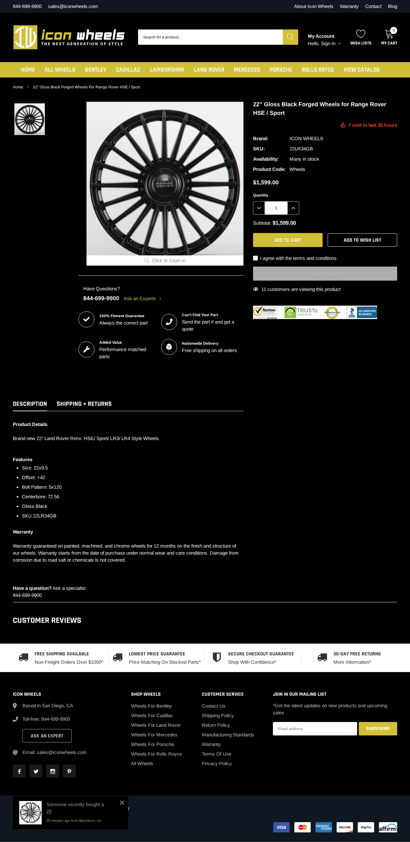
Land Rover (209, 70)
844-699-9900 (101, 298)
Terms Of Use (216, 754)
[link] (29, 119)
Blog (392, 6)
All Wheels (60, 70)
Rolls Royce (318, 70)
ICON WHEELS (306, 138)
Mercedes (247, 70)
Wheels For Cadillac (152, 715)
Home (28, 70)
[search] (290, 37)
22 (49, 811)
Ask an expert (47, 736)
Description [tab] (30, 404)
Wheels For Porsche (152, 744)
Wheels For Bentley (151, 706)
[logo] (69, 37)
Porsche (281, 70)
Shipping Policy (218, 715)
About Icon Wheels (313, 6)
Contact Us (214, 706)
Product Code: (269, 169)
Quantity (260, 195)
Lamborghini (167, 70)
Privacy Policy (217, 763)
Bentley (95, 70)
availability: (266, 159)
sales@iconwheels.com (73, 6)
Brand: (260, 138)
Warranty (349, 6)
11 (263, 289)
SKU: (259, 148)
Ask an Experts (140, 298)
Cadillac (128, 70)
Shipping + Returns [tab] (84, 404)
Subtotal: (262, 223)
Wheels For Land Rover (156, 725)
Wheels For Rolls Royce (156, 754)
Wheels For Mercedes (154, 734)
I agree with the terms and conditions (298, 258)
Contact (373, 6)
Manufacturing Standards (228, 734)
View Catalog (362, 70)
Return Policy (216, 725)
